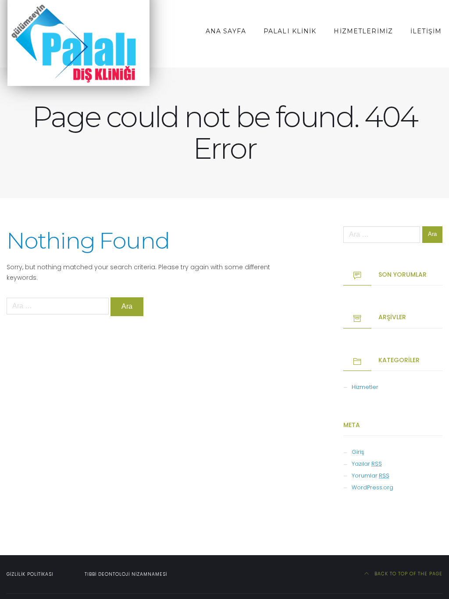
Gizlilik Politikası (30, 574)
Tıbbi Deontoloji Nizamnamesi (126, 574)
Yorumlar (370, 475)
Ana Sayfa (226, 31)
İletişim (426, 31)
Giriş (358, 452)
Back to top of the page (407, 573)
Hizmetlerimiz (363, 31)
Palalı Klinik (290, 31)
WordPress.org (372, 487)
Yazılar (367, 463)
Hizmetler (365, 387)
